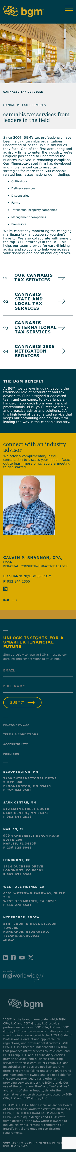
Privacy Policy (16, 724)
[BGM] (26, 1013)
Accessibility (15, 744)
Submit (17, 702)
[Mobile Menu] (69, 8)
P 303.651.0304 (17, 874)
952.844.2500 (18, 581)
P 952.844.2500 (17, 790)
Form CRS (11, 754)
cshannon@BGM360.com (29, 576)
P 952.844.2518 (17, 816)
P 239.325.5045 (17, 847)
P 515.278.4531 (17, 905)
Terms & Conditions (20, 734)
